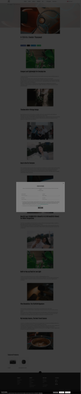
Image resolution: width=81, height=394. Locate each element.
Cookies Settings (55, 392)
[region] (40, 392)
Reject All (61, 392)
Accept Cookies (67, 392)
